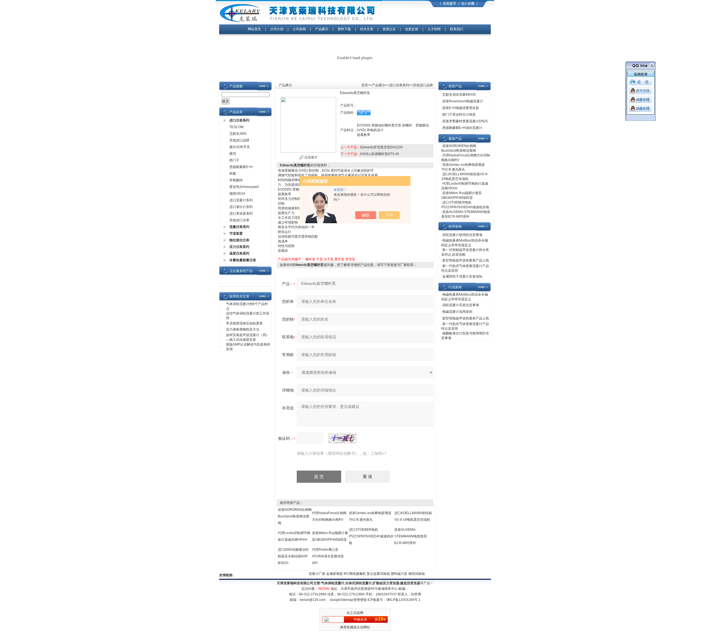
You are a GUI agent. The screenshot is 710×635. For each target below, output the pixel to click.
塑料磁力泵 (392, 574)
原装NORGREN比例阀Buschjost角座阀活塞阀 (295, 516)
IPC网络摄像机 (347, 574)
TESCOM (236, 127)
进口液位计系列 (241, 207)
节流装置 (236, 233)
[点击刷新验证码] (342, 438)
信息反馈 (411, 29)
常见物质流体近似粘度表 (244, 323)
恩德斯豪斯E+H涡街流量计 (462, 128)
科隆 (232, 174)
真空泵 (339, 259)
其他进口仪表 (239, 220)
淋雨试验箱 (409, 574)
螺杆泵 (310, 259)
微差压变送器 (410, 583)
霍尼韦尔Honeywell (244, 187)
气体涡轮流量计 (332, 583)
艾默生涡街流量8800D (459, 94)
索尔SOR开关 (239, 147)
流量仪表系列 (239, 227)
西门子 (234, 160)
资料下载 (344, 29)
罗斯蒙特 (236, 180)
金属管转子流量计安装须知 (462, 276)
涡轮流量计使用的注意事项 (462, 235)
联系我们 (456, 29)
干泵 (319, 259)
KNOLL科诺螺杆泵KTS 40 (379, 154)
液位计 (423, 574)
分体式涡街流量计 (358, 583)
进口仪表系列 (239, 120)
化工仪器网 (355, 613)
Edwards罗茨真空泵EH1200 (381, 147)
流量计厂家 (310, 574)
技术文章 (366, 29)
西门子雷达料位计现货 (459, 114)
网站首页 (254, 29)
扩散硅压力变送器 (386, 583)
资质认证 (389, 29)
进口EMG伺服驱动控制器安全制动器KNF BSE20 (293, 556)
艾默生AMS (238, 134)
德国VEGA (237, 193)
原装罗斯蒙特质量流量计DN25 (465, 121)
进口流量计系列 (241, 200)
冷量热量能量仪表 (242, 260)
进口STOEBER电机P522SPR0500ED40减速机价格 (371, 536)
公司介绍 (276, 29)
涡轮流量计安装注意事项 (460, 305)
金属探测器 (327, 574)
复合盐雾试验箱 (371, 574)
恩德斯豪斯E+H (241, 167)
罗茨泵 (350, 259)
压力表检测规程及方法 (242, 329)
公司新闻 (300, 29)
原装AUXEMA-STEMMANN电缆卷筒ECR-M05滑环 (410, 536)
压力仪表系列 (239, 247)
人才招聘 (434, 29)
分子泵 (329, 259)
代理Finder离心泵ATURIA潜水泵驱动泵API (328, 556)
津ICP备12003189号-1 (403, 600)
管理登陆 (360, 600)
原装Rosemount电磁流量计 (462, 101)
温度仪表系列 (239, 253)
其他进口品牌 (239, 140)
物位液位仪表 (239, 240)
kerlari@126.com (313, 600)
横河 (232, 154)
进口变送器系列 (241, 213)
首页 (364, 85)
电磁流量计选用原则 (457, 312)
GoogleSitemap (341, 600)
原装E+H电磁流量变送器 (460, 108)
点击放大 (310, 157)
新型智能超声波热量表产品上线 (465, 260)
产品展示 (321, 29)
